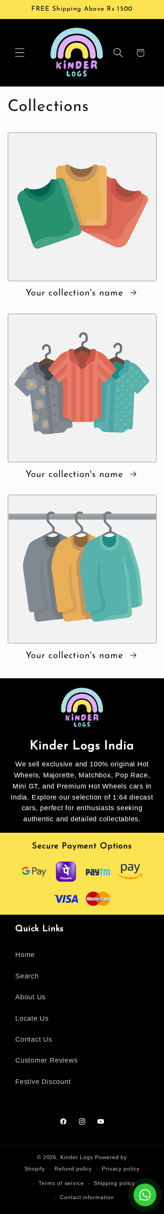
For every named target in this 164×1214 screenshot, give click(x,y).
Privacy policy (121, 1169)
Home (25, 955)
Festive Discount (43, 1082)
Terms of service (61, 1183)
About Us (30, 997)
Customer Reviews (46, 1060)
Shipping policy (114, 1183)
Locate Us (32, 1018)
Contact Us (33, 1039)
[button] (20, 53)
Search (27, 976)
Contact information (87, 1197)
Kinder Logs (76, 1157)
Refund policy (73, 1169)
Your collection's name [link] (76, 293)
